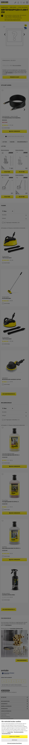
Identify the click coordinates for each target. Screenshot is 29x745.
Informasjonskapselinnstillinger (14, 743)
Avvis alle (14, 740)
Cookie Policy (10, 732)
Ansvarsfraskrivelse (6, 733)
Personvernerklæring (18, 732)
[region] (14, 732)
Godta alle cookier (14, 736)
